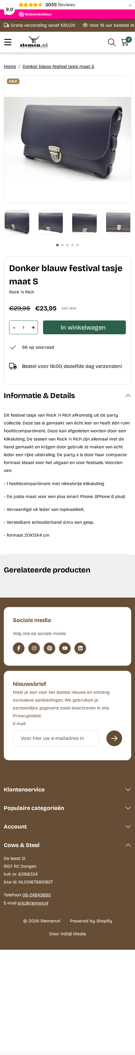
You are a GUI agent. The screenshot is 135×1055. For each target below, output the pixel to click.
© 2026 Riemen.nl (41, 921)
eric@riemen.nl (33, 903)
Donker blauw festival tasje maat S (58, 66)
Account (15, 826)
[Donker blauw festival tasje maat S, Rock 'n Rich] (67, 139)
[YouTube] (65, 648)
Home (10, 66)
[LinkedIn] (80, 648)
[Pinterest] (49, 648)
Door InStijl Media (67, 934)
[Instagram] (34, 648)
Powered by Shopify (91, 921)
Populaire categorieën (34, 808)
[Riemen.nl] (34, 42)
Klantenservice (24, 789)
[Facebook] (18, 648)
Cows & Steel (22, 845)
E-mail (19, 723)
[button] (111, 42)
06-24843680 (36, 895)
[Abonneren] (114, 738)
